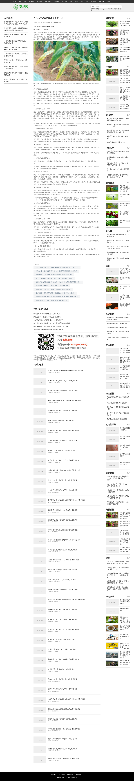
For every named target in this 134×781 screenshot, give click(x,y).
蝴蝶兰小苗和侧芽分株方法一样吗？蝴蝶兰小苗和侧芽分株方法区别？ (57, 297)
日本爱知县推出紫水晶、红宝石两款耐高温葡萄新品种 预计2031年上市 (57, 267)
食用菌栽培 (48, 1)
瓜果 (87, 1)
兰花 (71, 1)
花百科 (109, 1)
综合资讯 (93, 1)
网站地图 (78, 775)
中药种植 (56, 1)
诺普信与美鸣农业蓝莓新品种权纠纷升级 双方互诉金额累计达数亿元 (56, 271)
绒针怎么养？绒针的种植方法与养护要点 (47, 314)
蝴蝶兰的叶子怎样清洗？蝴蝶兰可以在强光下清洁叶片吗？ (53, 289)
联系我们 (62, 775)
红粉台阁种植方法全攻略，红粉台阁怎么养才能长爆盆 (51, 326)
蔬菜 (82, 1)
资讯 (20, 1)
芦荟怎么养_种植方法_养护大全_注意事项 (47, 317)
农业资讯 (110, 9)
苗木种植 (39, 1)
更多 (128, 18)
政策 (25, 1)
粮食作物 (31, 1)
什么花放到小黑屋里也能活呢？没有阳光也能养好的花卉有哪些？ (55, 293)
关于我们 (54, 775)
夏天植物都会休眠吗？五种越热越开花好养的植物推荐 (52, 286)
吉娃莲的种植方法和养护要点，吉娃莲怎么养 (48, 320)
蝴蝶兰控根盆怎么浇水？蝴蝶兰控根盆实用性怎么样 (51, 300)
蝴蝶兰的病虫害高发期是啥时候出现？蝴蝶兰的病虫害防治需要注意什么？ (58, 282)
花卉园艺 (64, 1)
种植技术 (101, 1)
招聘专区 (70, 775)
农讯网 (115, 9)
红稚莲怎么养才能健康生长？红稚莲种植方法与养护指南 (52, 323)
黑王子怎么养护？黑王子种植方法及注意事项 (48, 329)
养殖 (76, 1)
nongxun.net (104, 9)
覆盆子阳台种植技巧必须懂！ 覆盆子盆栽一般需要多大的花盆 (54, 278)
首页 (14, 1)
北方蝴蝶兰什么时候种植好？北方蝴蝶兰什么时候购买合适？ (54, 275)
